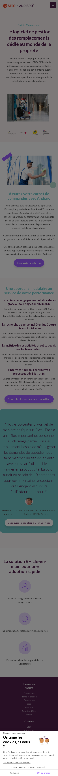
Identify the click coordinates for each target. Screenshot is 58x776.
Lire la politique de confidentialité (16, 762)
